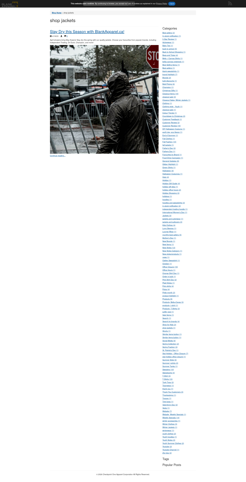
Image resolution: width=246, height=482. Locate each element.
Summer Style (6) (169, 360)
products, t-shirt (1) (170, 305)
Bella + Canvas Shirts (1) (172, 58)
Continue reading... (57, 155)
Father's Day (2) (169, 148)
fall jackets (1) (168, 145)
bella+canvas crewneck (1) (173, 61)
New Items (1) (168, 244)
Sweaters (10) (168, 369)
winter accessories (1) (171, 421)
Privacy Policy (161, 3)
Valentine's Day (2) (170, 404)
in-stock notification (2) (171, 206)
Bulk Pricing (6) (168, 84)
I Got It (172, 4)
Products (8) (167, 299)
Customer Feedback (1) (172, 119)
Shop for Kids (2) (169, 324)
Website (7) (167, 411)
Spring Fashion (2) (170, 347)
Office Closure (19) (170, 267)
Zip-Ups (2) (167, 453)
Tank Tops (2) (168, 382)
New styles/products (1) (172, 254)
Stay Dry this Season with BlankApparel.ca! (87, 31)
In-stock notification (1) (171, 36)
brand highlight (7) (169, 74)
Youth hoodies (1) (169, 437)
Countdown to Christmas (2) (173, 116)
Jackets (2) (166, 215)
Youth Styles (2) (168, 440)
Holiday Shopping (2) (171, 193)
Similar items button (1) (171, 337)
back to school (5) (169, 48)
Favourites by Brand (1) (172, 154)
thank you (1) (167, 388)
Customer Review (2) (171, 122)
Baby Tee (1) (167, 45)
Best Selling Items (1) (171, 65)
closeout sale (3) (169, 97)
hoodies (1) (167, 199)
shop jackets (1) (168, 328)
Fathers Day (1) (168, 151)
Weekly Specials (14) (171, 417)
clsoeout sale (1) (169, 109)
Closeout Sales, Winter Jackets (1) (176, 100)
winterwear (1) (168, 430)
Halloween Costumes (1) (172, 174)
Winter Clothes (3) (169, 424)
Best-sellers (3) (168, 32)
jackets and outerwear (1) (172, 218)
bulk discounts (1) (169, 81)
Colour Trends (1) (169, 113)
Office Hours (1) (168, 270)
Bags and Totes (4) (170, 55)
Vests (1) (166, 408)
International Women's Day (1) (174, 212)
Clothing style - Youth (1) (172, 106)
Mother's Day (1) (169, 238)
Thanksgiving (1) (169, 395)
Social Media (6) (169, 340)
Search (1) (166, 318)
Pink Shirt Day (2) (169, 279)
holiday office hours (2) (171, 190)
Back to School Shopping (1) (174, 52)
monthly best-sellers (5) (172, 234)
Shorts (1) (166, 331)
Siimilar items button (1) (172, 334)
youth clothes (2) (169, 433)
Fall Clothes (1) (168, 138)
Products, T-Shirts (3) (171, 308)
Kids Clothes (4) (168, 225)
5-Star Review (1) (169, 39)
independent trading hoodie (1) (175, 209)
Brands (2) (166, 77)
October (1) (167, 263)
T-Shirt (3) (166, 376)
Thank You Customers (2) (172, 392)
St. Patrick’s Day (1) (170, 350)
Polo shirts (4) (168, 286)
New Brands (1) (168, 241)
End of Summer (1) (170, 135)
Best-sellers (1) (168, 68)
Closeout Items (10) (170, 93)
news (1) (166, 257)
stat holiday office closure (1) (174, 356)
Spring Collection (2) (170, 344)
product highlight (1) (170, 295)
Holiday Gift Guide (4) (171, 183)
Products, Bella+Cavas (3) (173, 302)
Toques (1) (166, 398)
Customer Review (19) (171, 125)
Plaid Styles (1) (168, 283)
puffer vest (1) (168, 311)
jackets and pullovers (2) (172, 222)
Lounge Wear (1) (169, 231)
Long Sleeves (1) (169, 228)
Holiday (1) (166, 180)
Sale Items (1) (168, 315)
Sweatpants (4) (168, 372)
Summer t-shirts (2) (170, 363)
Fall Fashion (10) (169, 141)
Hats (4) (165, 177)
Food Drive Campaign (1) (172, 158)
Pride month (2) (168, 292)
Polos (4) (166, 289)
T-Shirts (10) (167, 379)
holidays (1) (167, 196)
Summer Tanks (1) (170, 366)
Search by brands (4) (171, 321)
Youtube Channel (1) (170, 449)
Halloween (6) (168, 170)
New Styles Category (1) (172, 251)
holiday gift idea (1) (170, 186)
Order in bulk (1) (169, 276)
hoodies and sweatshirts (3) (173, 202)
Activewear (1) (168, 42)
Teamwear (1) (168, 385)
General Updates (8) (170, 161)
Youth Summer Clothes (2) (173, 443)
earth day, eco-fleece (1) (172, 132)
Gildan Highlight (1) (170, 164)
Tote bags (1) (167, 401)
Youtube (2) (167, 446)
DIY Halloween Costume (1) (173, 129)
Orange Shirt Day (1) (170, 273)
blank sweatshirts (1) (170, 71)
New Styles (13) (168, 247)
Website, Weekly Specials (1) (174, 414)
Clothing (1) (167, 103)
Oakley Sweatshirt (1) (171, 260)
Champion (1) (168, 87)
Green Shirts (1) (169, 167)
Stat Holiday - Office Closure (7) (175, 353)
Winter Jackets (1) (169, 427)
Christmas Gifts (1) (170, 90)
